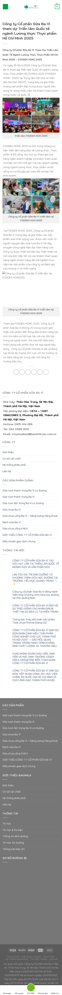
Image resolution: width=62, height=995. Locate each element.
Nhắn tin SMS (55, 993)
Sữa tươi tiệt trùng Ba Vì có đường (23, 503)
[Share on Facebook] (22, 372)
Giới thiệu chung (31, 957)
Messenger (43, 993)
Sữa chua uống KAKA (15, 528)
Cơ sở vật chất (11, 458)
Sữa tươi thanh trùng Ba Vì (18, 496)
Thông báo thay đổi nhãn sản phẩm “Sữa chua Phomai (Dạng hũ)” (33, 621)
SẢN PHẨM (48, 957)
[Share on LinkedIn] (46, 372)
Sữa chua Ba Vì (11, 509)
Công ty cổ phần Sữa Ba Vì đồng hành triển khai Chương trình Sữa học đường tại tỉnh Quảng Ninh (35, 594)
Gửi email (19, 993)
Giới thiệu (8, 452)
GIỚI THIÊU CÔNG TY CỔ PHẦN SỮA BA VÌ (27, 534)
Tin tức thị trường (13, 842)
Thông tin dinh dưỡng (15, 836)
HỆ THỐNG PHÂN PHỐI (16, 959)
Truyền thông (39, 959)
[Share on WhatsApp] (16, 372)
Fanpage (7, 993)
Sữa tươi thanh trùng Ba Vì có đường (24, 490)
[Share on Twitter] (28, 372)
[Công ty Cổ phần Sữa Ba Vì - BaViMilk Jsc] (31, 6)
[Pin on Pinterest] (40, 372)
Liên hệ (6, 471)
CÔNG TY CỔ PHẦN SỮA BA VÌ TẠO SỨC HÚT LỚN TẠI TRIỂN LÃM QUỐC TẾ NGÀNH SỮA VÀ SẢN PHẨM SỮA (35, 563)
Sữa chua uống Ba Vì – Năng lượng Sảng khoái (30, 515)
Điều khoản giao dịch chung (18, 541)
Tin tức (6, 823)
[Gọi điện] (31, 988)
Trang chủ (13, 957)
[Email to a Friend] (34, 372)
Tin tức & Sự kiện (12, 830)
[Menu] (5, 6)
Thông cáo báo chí (13, 849)
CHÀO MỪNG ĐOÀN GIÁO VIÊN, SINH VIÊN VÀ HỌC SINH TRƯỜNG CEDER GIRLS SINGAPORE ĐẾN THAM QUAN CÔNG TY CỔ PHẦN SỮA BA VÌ (33, 658)
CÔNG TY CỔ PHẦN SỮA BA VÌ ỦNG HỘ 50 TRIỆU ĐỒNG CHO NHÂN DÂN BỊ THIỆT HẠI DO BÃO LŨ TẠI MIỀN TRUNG (35, 608)
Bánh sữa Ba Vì (11, 522)
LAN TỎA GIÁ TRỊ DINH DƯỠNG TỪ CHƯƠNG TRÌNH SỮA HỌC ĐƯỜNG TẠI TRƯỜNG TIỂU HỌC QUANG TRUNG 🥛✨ (35, 579)
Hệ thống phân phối (14, 464)
